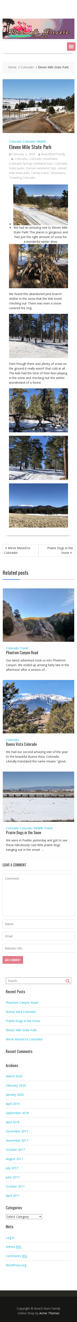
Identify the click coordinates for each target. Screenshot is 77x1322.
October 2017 (15, 1150)
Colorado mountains (43, 159)
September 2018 (17, 1113)
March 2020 (14, 1076)
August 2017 (14, 1159)
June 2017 (12, 1177)
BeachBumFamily (53, 154)
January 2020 (15, 1094)
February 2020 (16, 1085)
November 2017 (17, 1140)
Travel (24, 648)
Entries (13, 1247)
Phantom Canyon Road (22, 652)
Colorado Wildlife (34, 141)
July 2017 (12, 1168)
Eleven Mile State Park (21, 1030)
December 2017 (17, 1131)
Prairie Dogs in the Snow (60, 550)
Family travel (40, 173)
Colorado (15, 141)
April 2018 (12, 1122)
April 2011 (12, 1195)
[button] (71, 46)
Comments (16, 1256)
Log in (10, 1238)
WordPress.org (16, 1265)
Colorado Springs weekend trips (31, 163)
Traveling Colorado (22, 177)
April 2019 (12, 1104)
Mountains (57, 173)
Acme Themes (49, 1313)
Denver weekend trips (41, 168)
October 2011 (15, 1186)
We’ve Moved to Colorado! (17, 550)
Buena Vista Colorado (21, 744)
